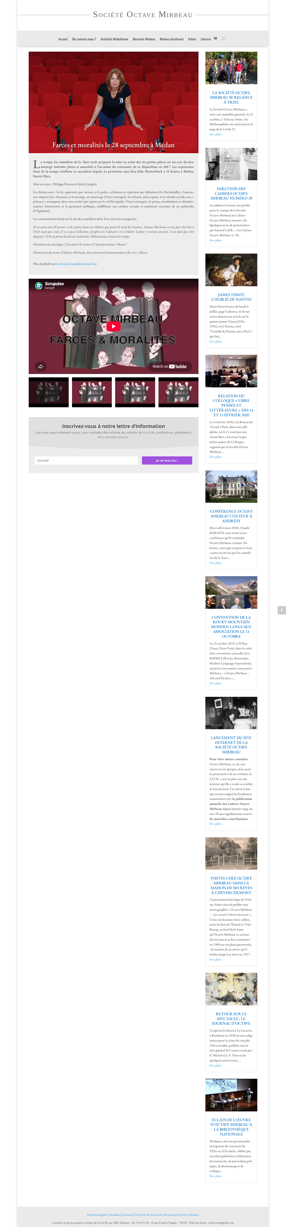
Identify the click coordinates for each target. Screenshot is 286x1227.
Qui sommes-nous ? (84, 39)
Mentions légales (97, 1215)
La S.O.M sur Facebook (148, 1215)
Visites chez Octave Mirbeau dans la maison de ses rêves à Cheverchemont (231, 885)
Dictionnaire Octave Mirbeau (181, 1215)
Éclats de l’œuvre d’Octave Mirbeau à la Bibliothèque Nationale (231, 1127)
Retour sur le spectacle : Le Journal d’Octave (231, 1018)
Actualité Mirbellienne (114, 39)
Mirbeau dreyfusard (171, 39)
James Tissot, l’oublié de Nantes (231, 297)
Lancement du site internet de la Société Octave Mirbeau (231, 745)
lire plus (216, 134)
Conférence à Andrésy (231, 516)
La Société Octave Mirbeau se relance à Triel (231, 97)
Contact (127, 1215)
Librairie (206, 39)
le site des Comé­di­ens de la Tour (77, 264)
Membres (114, 1215)
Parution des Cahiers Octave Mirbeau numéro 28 (231, 193)
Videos (192, 39)
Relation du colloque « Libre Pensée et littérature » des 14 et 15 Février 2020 (231, 405)
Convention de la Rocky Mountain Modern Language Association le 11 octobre (231, 627)
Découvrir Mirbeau (144, 39)
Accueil (63, 39)
